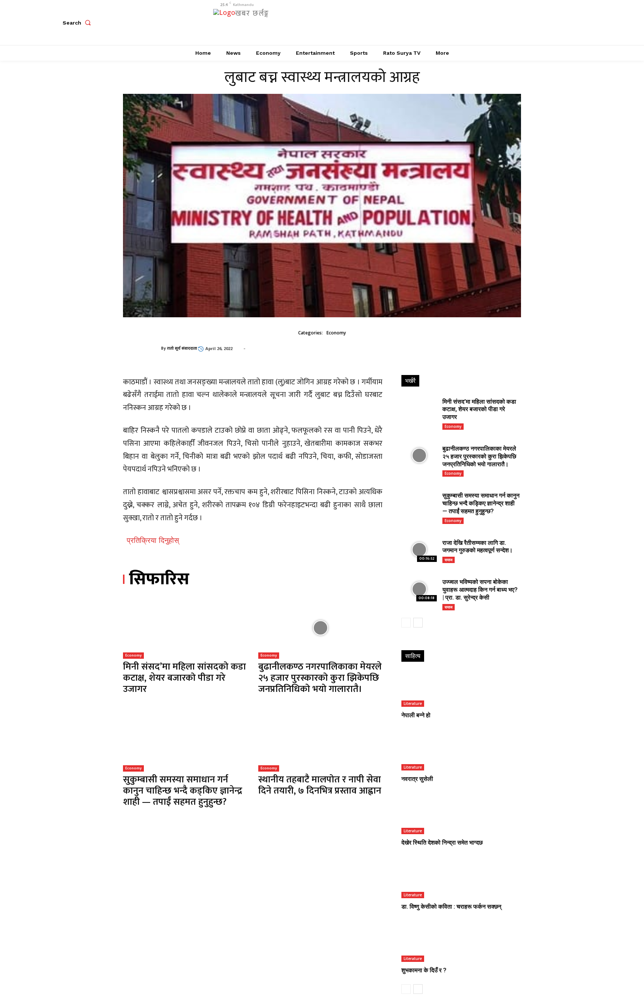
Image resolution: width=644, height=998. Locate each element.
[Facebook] (470, 22)
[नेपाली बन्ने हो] (460, 689)
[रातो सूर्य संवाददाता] (142, 348)
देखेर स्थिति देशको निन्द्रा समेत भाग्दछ (442, 842)
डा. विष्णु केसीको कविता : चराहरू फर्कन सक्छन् (451, 906)
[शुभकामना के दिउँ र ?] (460, 944)
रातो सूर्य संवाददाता (182, 348)
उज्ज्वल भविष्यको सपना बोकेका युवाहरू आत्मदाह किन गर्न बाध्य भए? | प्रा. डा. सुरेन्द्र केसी (480, 589)
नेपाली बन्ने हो (415, 715)
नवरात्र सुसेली (417, 778)
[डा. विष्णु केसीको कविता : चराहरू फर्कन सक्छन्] (460, 880)
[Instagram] (486, 22)
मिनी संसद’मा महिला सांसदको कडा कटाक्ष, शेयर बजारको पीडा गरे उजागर (184, 678)
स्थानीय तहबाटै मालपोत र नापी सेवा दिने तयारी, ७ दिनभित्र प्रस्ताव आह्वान (319, 785)
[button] (78, 23)
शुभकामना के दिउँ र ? (423, 970)
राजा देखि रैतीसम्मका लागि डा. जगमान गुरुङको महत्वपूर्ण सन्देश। (477, 546)
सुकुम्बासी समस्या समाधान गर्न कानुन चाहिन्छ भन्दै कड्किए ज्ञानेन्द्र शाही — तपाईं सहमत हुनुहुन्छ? (182, 791)
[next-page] (418, 622)
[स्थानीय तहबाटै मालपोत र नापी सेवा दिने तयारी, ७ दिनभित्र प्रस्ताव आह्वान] (320, 741)
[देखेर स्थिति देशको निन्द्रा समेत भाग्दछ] (460, 816)
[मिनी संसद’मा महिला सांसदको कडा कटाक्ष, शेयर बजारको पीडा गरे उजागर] (185, 628)
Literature (413, 703)
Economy (336, 333)
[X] (503, 22)
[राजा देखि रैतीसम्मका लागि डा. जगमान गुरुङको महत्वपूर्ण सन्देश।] (419, 549)
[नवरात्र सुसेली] (460, 752)
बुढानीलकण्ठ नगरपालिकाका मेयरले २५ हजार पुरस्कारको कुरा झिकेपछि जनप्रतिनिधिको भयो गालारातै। (320, 678)
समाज (448, 559)
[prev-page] (406, 622)
